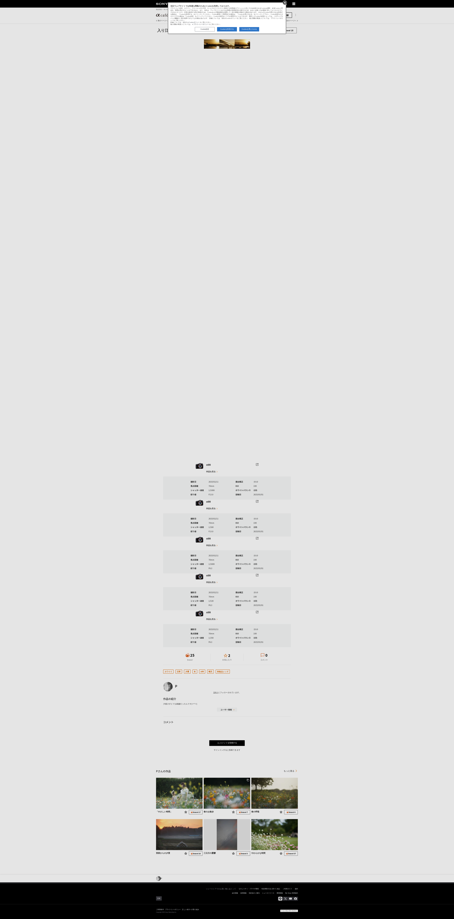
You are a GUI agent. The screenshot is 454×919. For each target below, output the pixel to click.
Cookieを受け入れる (249, 29)
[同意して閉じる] (285, 2)
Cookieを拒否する (227, 29)
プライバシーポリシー (201, 24)
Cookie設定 (205, 29)
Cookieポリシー (194, 22)
